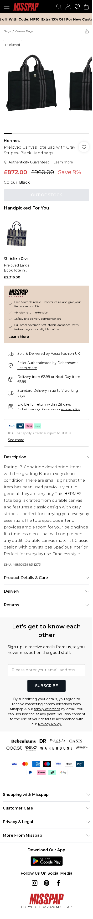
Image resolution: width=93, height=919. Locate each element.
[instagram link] (34, 883)
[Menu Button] (7, 7)
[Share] (87, 31)
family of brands (47, 709)
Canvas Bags (24, 31)
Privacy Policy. (50, 724)
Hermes (12, 140)
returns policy (70, 409)
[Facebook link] (58, 883)
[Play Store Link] (47, 861)
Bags (7, 31)
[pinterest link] (46, 883)
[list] (46, 85)
